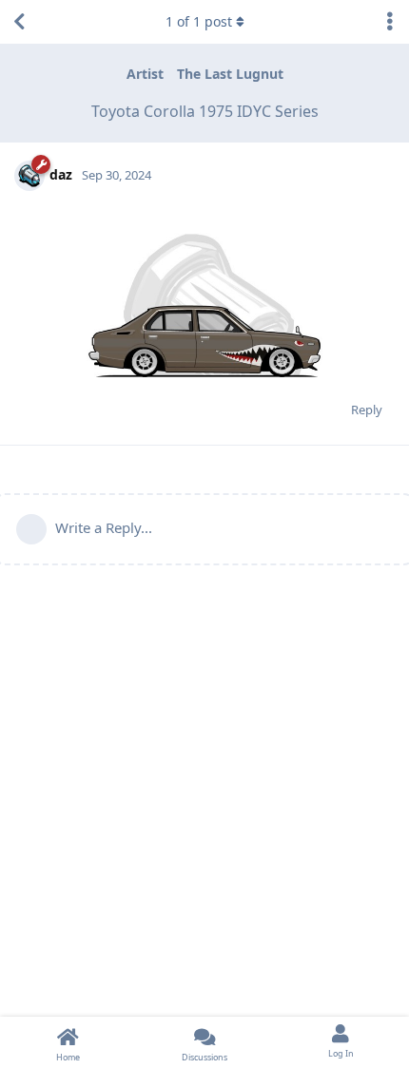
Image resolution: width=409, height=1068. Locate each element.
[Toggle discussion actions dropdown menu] (390, 22)
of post (199, 21)
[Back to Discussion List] (19, 22)
